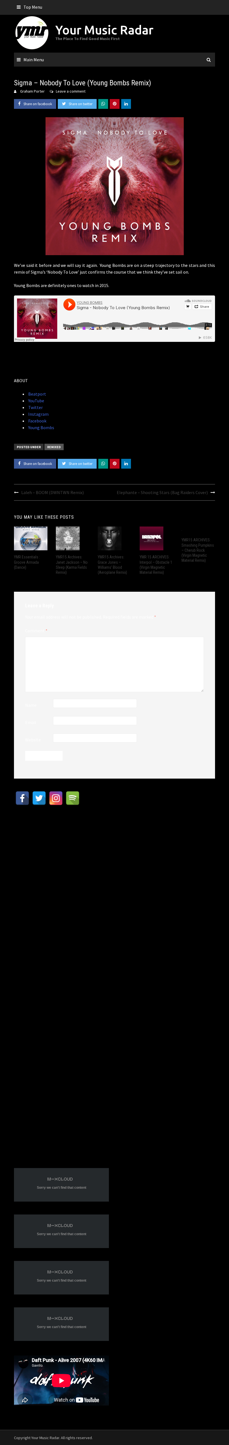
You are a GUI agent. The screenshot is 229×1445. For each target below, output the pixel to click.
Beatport (36, 394)
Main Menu (33, 59)
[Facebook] (22, 798)
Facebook (36, 421)
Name (31, 705)
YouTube (35, 400)
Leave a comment (70, 91)
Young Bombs (40, 427)
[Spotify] (73, 798)
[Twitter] (39, 798)
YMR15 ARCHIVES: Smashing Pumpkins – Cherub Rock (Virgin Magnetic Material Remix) (198, 550)
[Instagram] (56, 798)
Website (33, 740)
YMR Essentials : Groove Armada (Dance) (27, 562)
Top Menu (32, 7)
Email (30, 722)
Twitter (35, 407)
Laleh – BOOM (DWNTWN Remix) (52, 492)
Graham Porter (32, 91)
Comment (36, 630)
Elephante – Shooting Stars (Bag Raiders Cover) (162, 492)
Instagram (38, 414)
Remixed (54, 447)
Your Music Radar (104, 30)
